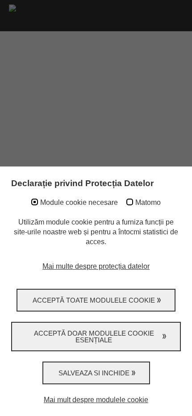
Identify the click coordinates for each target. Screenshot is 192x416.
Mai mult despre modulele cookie (96, 400)
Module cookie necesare (79, 202)
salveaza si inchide (93, 373)
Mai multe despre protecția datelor (96, 266)
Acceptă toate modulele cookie (94, 300)
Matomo (148, 202)
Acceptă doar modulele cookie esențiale (94, 336)
